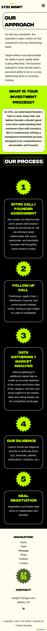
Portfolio (23, 559)
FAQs (23, 554)
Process (23, 550)
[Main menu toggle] (43, 5)
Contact (23, 563)
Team (24, 546)
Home (23, 542)
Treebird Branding (23, 625)
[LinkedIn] (23, 608)
